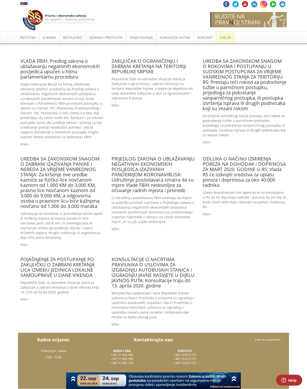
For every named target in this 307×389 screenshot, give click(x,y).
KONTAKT (205, 37)
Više (23, 144)
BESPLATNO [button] (72, 37)
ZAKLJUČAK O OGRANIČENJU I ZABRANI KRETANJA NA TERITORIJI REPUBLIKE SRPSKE (149, 66)
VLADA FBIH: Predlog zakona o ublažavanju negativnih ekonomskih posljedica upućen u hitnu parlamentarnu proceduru (60, 69)
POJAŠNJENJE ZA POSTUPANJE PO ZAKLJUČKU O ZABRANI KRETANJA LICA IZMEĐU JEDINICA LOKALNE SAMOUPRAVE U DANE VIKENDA (57, 267)
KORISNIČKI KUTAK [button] (175, 37)
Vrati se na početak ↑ (269, 340)
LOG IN (225, 37)
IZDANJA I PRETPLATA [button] (106, 37)
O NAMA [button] (49, 37)
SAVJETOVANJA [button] (141, 37)
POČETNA (27, 37)
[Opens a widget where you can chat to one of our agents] (289, 381)
